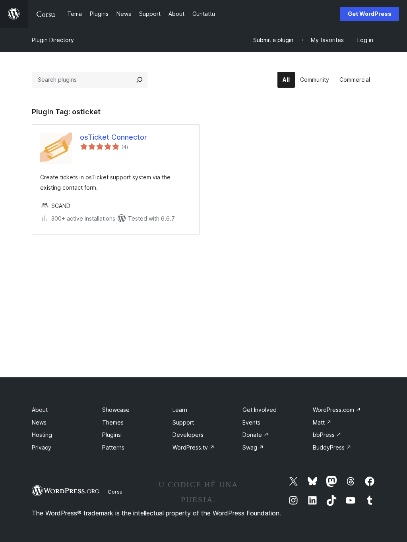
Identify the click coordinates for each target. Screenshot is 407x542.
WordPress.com (337, 409)
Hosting (42, 434)
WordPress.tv (193, 447)
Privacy (41, 447)
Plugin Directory (53, 40)
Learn (179, 409)
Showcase (116, 409)
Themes (113, 422)
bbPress (327, 434)
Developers (188, 434)
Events (251, 422)
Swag (253, 447)
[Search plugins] (139, 80)
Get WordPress (369, 13)
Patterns (113, 447)
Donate (255, 434)
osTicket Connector (113, 137)
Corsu (115, 491)
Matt (322, 422)
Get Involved (259, 409)
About (40, 409)
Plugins (111, 434)
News (39, 422)
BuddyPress (332, 447)
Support (183, 422)
